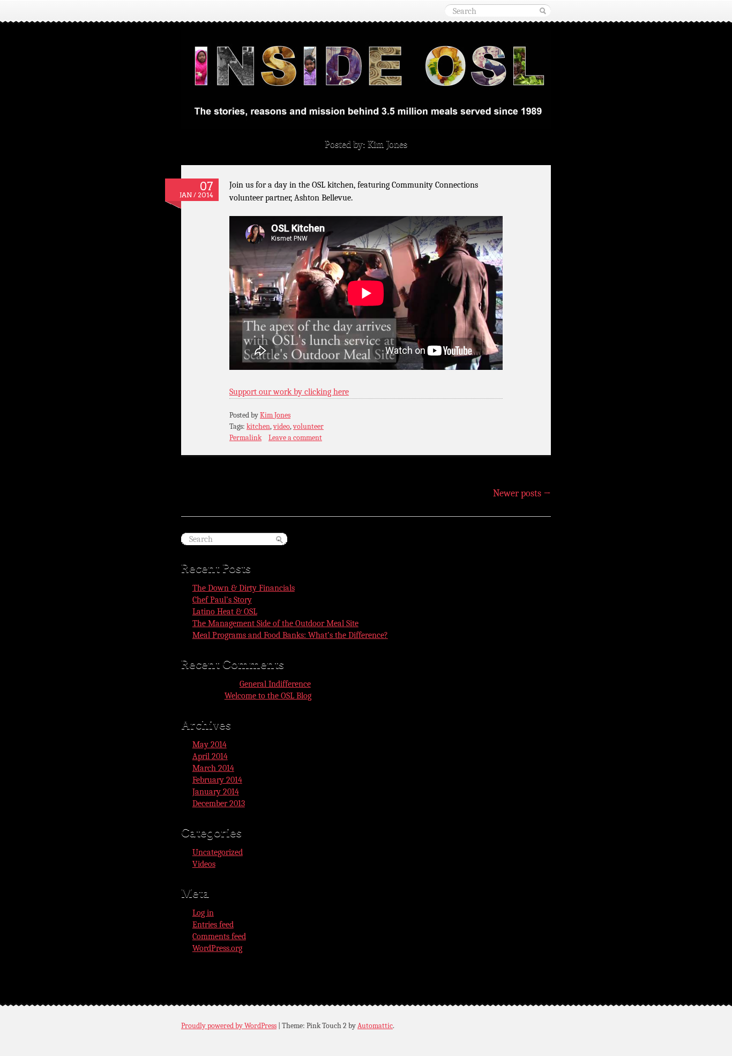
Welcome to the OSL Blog (268, 696)
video (281, 426)
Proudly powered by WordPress (229, 1025)
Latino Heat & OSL (224, 611)
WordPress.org (217, 948)
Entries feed (213, 924)
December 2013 (218, 803)
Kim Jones (275, 415)
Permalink (245, 437)
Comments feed (219, 936)
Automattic (375, 1025)
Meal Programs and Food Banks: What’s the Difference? (290, 635)
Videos (203, 864)
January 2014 (215, 792)
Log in (203, 913)
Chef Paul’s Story (222, 600)
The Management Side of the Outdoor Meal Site (275, 623)
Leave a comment (295, 437)
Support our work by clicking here (289, 392)
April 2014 (210, 756)
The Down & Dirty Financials (243, 588)
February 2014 (217, 780)
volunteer (308, 426)
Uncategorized (217, 852)
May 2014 (209, 744)
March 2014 (213, 768)
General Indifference (275, 684)
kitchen (258, 426)
